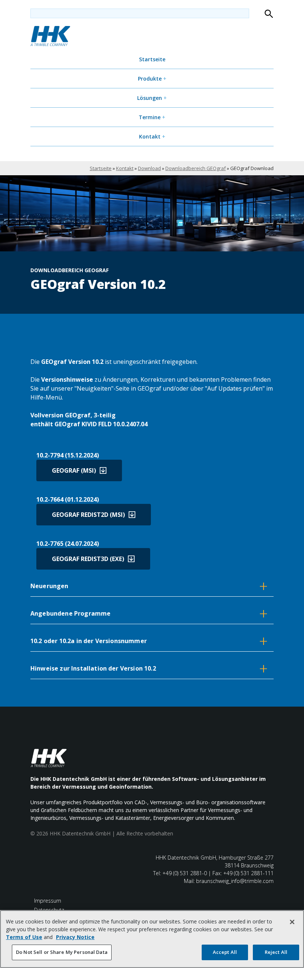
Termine (152, 117)
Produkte (152, 78)
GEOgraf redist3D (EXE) (88, 559)
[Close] (292, 922)
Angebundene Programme (149, 613)
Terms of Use (24, 937)
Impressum (47, 900)
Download (149, 168)
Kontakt (152, 136)
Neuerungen (149, 585)
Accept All (225, 952)
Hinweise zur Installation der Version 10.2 (149, 668)
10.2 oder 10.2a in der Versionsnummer (149, 640)
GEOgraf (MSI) (74, 470)
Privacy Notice (75, 937)
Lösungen (152, 97)
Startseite (152, 59)
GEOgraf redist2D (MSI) (88, 515)
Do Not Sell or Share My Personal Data (62, 952)
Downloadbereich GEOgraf (195, 168)
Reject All (276, 952)
